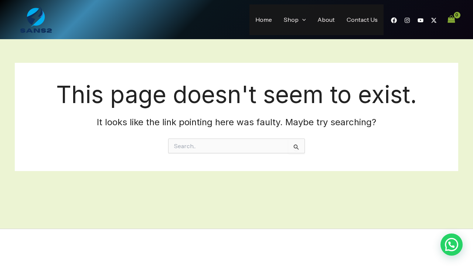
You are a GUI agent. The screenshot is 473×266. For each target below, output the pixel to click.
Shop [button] (291, 19)
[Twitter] (434, 20)
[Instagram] (407, 20)
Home (263, 19)
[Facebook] (394, 20)
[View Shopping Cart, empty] (451, 19)
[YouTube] (420, 20)
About (326, 19)
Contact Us (362, 19)
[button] (302, 19)
